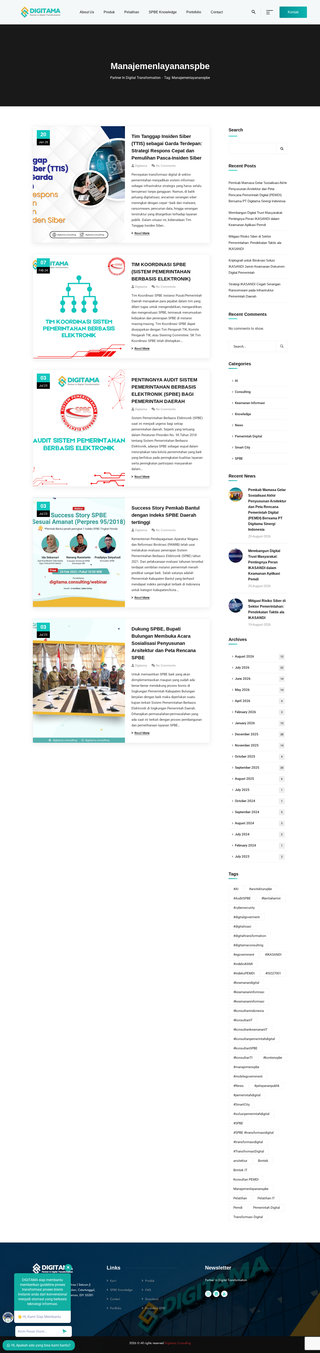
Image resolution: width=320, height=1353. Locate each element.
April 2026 (259, 701)
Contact (115, 1299)
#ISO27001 (273, 973)
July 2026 (259, 668)
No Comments (166, 165)
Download (151, 1299)
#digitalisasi (242, 926)
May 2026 (259, 690)
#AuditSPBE (242, 898)
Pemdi (238, 1208)
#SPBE (238, 1123)
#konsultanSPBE (245, 1048)
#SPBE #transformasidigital (253, 1133)
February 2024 (259, 845)
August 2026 (259, 656)
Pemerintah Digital (248, 436)
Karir (113, 1280)
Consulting (243, 392)
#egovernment (243, 955)
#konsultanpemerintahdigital (254, 1039)
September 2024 (259, 812)
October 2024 (259, 801)
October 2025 (259, 756)
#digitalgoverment (246, 917)
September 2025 (259, 768)
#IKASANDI (273, 955)
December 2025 (259, 734)
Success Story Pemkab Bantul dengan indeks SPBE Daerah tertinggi (165, 515)
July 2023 (259, 856)
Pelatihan (240, 1198)
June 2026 (259, 679)
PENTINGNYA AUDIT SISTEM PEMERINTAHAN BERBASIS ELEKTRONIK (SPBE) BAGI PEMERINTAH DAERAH (164, 390)
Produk (149, 1280)
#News (238, 1086)
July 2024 (259, 834)
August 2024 (259, 823)
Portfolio (115, 1308)
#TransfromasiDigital (248, 1151)
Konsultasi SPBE (155, 1308)
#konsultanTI (243, 1058)
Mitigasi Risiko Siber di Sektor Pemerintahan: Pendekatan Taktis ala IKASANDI (255, 242)
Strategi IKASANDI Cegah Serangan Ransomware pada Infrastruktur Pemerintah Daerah (254, 290)
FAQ (148, 1290)
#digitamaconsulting (248, 945)
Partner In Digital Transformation (135, 78)
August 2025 (259, 779)
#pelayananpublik (267, 1086)
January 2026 (259, 723)
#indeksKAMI (243, 964)
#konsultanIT (243, 1020)
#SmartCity (241, 1105)
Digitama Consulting (178, 1343)
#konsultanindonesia (248, 1011)
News (239, 425)
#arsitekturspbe (260, 889)
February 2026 (259, 712)
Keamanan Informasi (250, 403)
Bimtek (263, 1161)
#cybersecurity (244, 908)
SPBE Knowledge (121, 1290)
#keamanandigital (246, 983)
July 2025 (259, 790)
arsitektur (240, 1161)
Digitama (141, 165)
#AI (235, 889)
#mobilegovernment (248, 1076)
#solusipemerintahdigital (251, 1114)
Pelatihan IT (266, 1198)
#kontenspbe (272, 1058)
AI (236, 381)
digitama (141, 286)
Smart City (242, 447)
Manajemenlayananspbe (250, 1189)
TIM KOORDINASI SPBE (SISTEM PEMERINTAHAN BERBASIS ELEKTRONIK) (160, 272)
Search (236, 129)
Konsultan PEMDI (246, 1179)
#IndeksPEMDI (244, 973)
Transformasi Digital (248, 1217)
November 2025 (259, 745)
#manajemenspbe (246, 1067)
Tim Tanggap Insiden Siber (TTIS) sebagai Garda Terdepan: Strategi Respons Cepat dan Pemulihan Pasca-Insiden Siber (166, 147)
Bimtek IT (240, 1170)
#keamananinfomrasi (248, 992)
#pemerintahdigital (247, 1095)
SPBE (239, 459)
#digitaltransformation (249, 936)
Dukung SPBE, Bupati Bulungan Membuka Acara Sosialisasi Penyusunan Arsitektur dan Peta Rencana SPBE (163, 643)
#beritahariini (271, 898)
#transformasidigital (248, 1142)
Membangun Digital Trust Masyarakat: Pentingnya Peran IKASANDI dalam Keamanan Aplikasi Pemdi (256, 219)
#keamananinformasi (248, 1001)
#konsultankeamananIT (250, 1030)
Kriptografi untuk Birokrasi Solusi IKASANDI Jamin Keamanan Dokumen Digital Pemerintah (257, 266)
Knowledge (243, 414)
